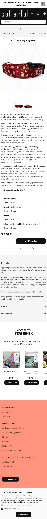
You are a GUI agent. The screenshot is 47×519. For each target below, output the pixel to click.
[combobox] (23, 21)
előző (33, 33)
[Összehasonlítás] (27, 248)
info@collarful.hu (8, 462)
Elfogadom (22, 514)
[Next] (45, 106)
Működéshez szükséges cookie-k (17, 505)
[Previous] (2, 106)
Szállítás (5, 442)
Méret (6, 216)
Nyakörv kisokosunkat (26, 137)
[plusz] (13, 241)
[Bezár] (43, 4)
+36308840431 (8, 466)
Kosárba (32, 241)
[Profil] (38, 13)
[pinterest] (26, 29)
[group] (23, 368)
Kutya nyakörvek (8, 33)
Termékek (6, 417)
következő (41, 33)
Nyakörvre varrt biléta (11, 371)
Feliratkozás (9, 479)
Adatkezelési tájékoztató (12, 433)
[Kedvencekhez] (14, 248)
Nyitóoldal (6, 412)
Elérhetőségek (8, 446)
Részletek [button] (5, 263)
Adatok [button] (4, 306)
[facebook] (20, 29)
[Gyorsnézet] (16, 359)
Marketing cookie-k (12, 509)
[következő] (26, 96)
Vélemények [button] (6, 314)
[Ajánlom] (20, 248)
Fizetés (5, 437)
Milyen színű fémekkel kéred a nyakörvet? (21, 224)
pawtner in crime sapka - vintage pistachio (31, 372)
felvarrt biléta (17, 117)
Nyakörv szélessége (12, 207)
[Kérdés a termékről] (33, 248)
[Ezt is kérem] (11, 382)
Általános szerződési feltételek (14, 428)
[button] (32, 13)
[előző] (20, 96)
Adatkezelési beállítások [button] (11, 451)
